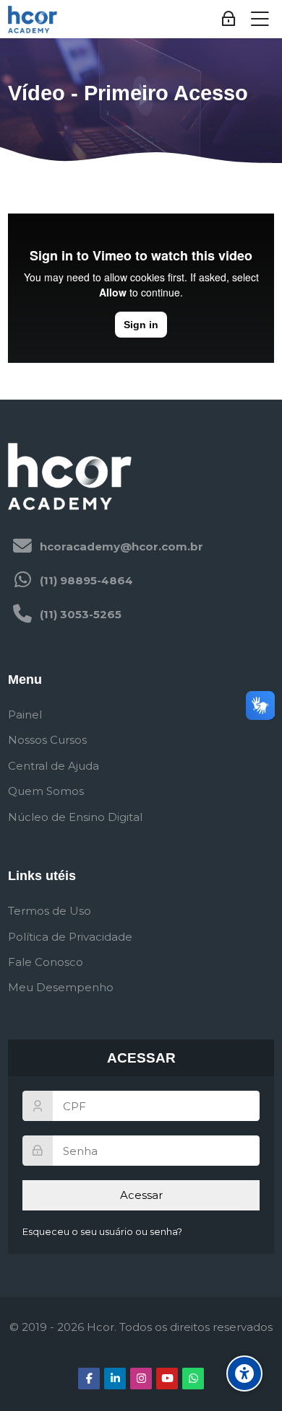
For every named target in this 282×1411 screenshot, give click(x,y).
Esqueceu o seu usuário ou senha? (102, 1231)
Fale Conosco (45, 962)
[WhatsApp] (193, 1378)
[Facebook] (89, 1378)
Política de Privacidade (70, 937)
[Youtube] (167, 1378)
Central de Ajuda (53, 766)
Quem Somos (46, 791)
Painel (25, 714)
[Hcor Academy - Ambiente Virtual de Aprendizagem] (32, 19)
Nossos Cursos (47, 740)
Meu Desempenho (61, 987)
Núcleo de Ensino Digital (75, 817)
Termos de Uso (49, 911)
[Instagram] (141, 1378)
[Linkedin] (115, 1378)
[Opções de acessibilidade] (244, 1373)
